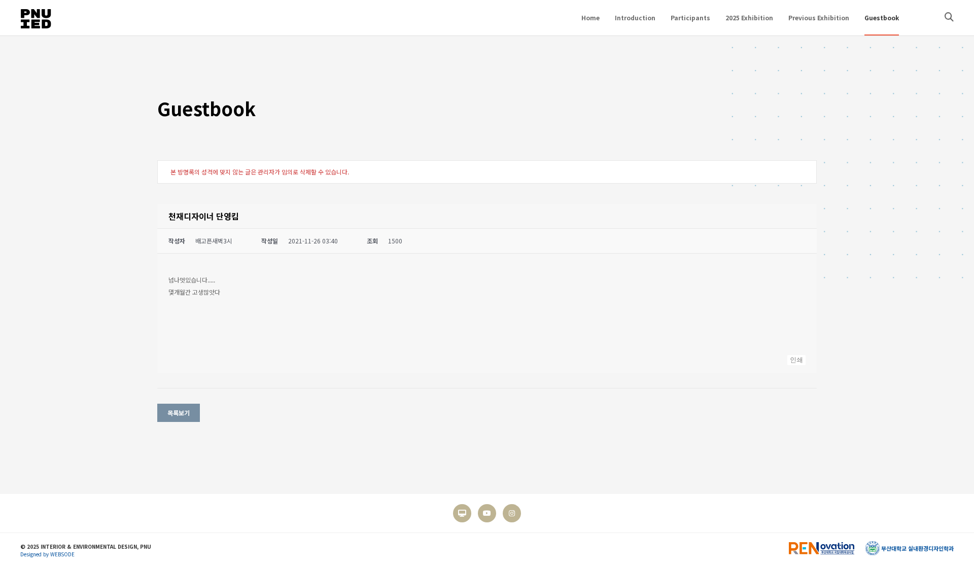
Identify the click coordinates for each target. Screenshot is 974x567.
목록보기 (178, 412)
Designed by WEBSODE (47, 554)
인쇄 (796, 360)
